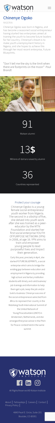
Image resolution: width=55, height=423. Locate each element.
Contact (42, 402)
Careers (31, 402)
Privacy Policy (11, 405)
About (8, 402)
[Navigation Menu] (49, 7)
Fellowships (19, 402)
